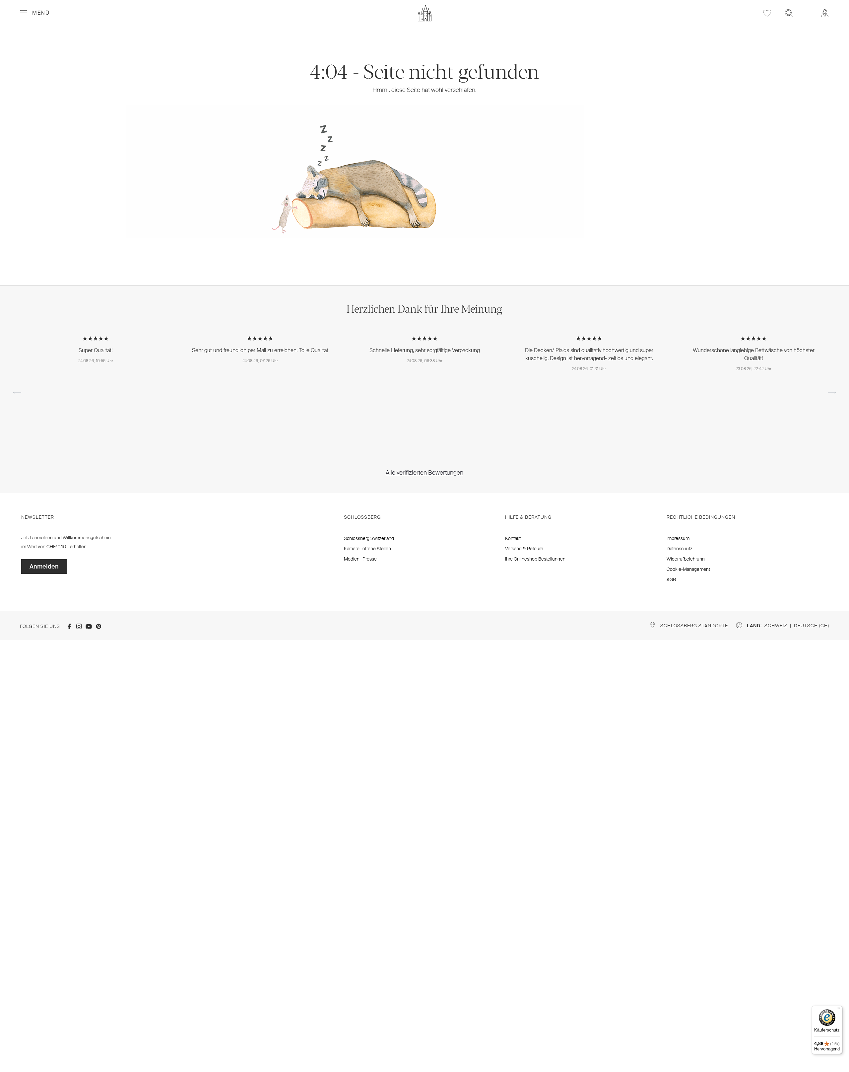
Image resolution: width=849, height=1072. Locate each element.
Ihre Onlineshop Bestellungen (535, 559)
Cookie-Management (688, 569)
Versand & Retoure (524, 549)
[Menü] (838, 1010)
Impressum (678, 538)
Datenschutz (679, 549)
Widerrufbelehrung (686, 559)
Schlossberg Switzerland (369, 538)
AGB (671, 579)
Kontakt (513, 538)
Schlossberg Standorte (694, 626)
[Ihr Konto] (824, 13)
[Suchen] (789, 13)
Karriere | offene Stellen (367, 549)
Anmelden (44, 567)
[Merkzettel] (767, 13)
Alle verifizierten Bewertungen (424, 473)
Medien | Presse (360, 559)
